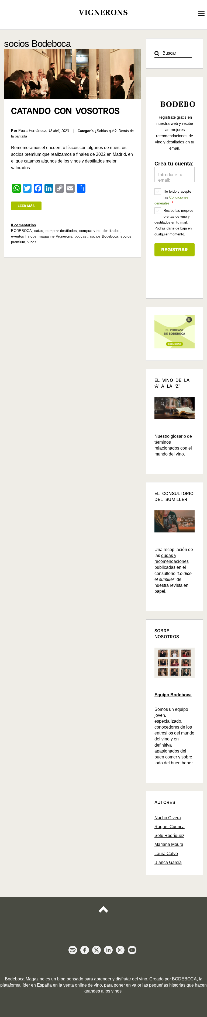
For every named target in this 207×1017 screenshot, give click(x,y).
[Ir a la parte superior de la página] (103, 913)
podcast (81, 236)
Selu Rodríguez (169, 835)
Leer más (26, 206)
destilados (111, 231)
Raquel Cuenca (169, 826)
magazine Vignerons (55, 236)
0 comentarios (23, 225)
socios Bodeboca (104, 236)
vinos (31, 242)
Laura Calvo (166, 853)
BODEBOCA (21, 231)
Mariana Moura (168, 844)
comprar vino (90, 231)
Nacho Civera (167, 817)
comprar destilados (61, 231)
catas (38, 231)
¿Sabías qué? (105, 131)
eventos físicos (23, 236)
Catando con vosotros (65, 110)
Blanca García (168, 862)
